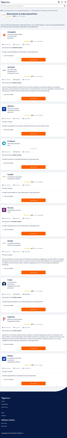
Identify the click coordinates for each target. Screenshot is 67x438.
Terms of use (4, 407)
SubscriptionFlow (35, 10)
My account (4, 423)
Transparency (4, 404)
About (2, 412)
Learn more (33, 59)
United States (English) (15, 433)
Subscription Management (22, 10)
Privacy (3, 401)
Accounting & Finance (9, 10)
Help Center (4, 426)
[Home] (1, 10)
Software (3, 415)
